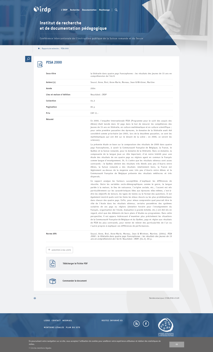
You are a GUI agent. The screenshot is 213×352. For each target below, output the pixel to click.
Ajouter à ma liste (61, 250)
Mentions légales (54, 327)
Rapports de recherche (50, 48)
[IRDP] (42, 9)
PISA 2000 (65, 48)
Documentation (89, 10)
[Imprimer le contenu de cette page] (35, 298)
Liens (47, 321)
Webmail (67, 321)
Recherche (75, 10)
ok (177, 344)
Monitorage (104, 10)
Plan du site (73, 327)
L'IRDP (64, 10)
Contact (56, 321)
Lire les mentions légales (41, 348)
